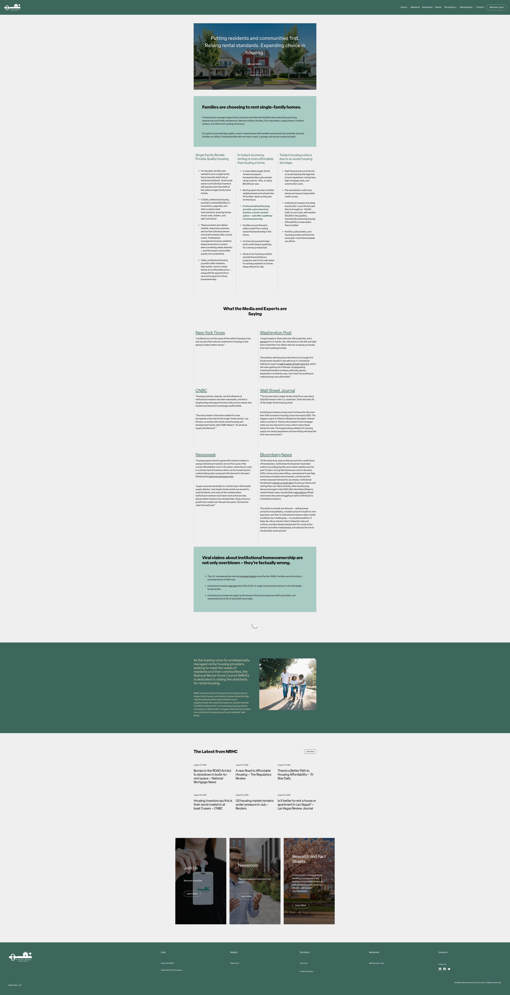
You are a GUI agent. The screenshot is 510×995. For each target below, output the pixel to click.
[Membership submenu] (473, 7)
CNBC (201, 390)
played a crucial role (282, 483)
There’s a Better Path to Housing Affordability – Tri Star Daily (295, 774)
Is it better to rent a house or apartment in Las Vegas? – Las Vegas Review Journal (297, 804)
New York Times (210, 332)
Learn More (255, 75)
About (163, 952)
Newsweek (206, 454)
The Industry (305, 952)
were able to (300, 492)
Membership (374, 952)
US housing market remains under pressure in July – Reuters (254, 804)
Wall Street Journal (277, 390)
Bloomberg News (276, 454)
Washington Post (276, 332)
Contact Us (442, 952)
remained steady (248, 576)
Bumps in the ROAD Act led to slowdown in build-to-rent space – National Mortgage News (212, 776)
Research (234, 952)
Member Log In (497, 7)
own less (233, 586)
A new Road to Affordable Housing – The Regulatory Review (253, 774)
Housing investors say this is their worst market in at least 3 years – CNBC (213, 804)
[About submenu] (407, 7)
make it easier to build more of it (293, 364)
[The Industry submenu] (457, 7)
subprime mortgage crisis (220, 476)
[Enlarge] (313, 662)
